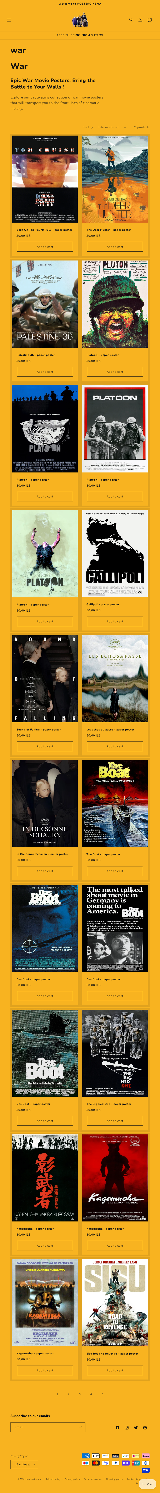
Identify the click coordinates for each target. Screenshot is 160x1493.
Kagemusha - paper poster (35, 1229)
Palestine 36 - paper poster (35, 355)
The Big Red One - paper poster (108, 1104)
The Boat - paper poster (103, 854)
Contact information (138, 1479)
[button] (8, 19)
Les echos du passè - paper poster (110, 729)
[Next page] (102, 1394)
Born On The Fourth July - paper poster (44, 230)
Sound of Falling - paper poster (38, 729)
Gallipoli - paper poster (102, 604)
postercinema (33, 1479)
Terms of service (93, 1479)
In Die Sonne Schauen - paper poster (42, 854)
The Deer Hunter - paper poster (108, 230)
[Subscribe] (80, 1427)
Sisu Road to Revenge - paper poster (112, 1354)
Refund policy (53, 1479)
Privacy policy (72, 1479)
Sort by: (89, 127)
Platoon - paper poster (102, 355)
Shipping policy (114, 1479)
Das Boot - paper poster (33, 979)
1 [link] (57, 1394)
